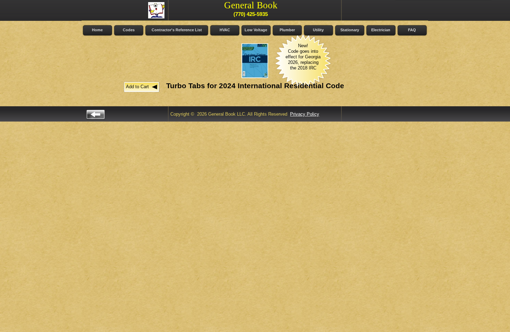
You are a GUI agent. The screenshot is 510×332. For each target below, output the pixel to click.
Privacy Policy (304, 114)
